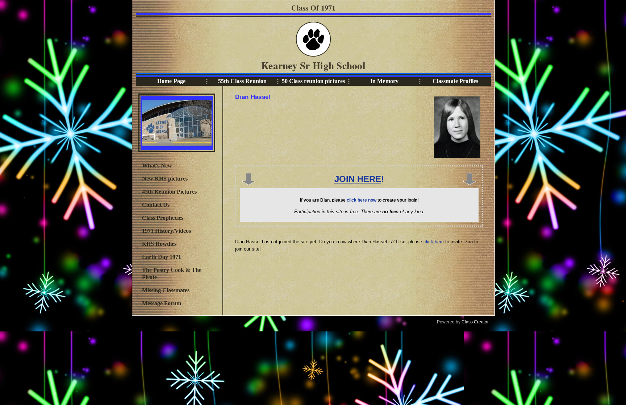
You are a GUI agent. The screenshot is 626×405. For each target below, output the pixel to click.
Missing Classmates (165, 290)
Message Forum (161, 303)
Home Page (171, 81)
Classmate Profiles (456, 81)
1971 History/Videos (166, 231)
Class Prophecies (162, 218)
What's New (157, 165)
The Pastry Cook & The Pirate (171, 273)
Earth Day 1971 (161, 257)
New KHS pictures (165, 178)
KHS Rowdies (159, 244)
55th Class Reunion (242, 81)
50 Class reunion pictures (313, 81)
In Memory (384, 81)
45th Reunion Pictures (169, 192)
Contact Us (156, 205)
